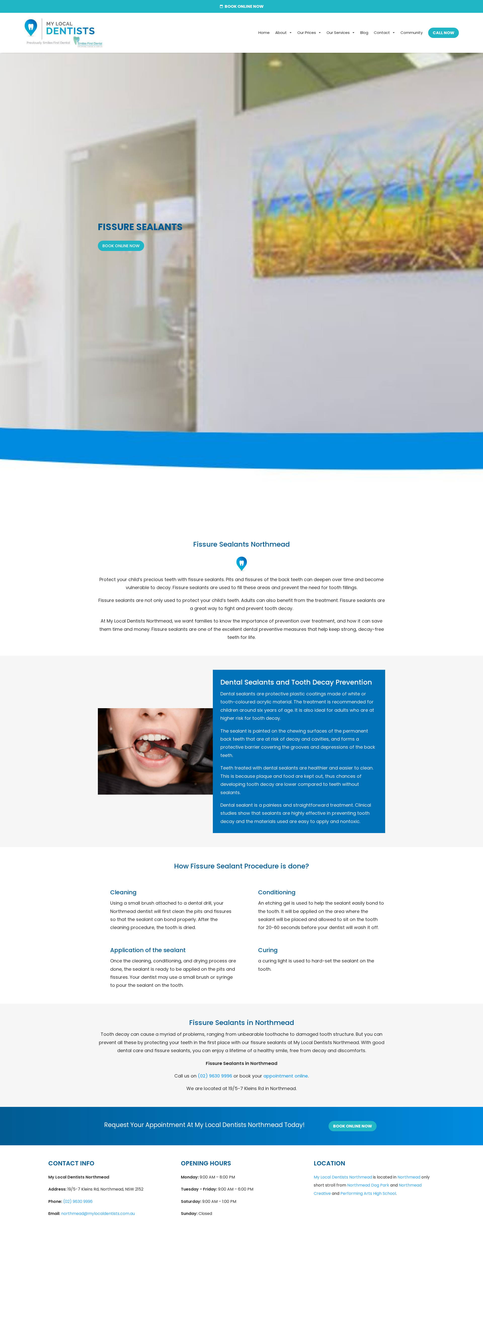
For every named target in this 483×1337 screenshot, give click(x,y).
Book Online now (244, 6)
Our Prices (306, 32)
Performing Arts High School (368, 1193)
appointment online (285, 1076)
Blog (364, 32)
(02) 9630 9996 (215, 1076)
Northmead (408, 1177)
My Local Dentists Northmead (343, 1177)
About (281, 32)
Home (264, 32)
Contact (382, 32)
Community (411, 32)
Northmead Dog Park (368, 1185)
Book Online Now (121, 246)
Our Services (338, 32)
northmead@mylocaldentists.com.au (98, 1213)
